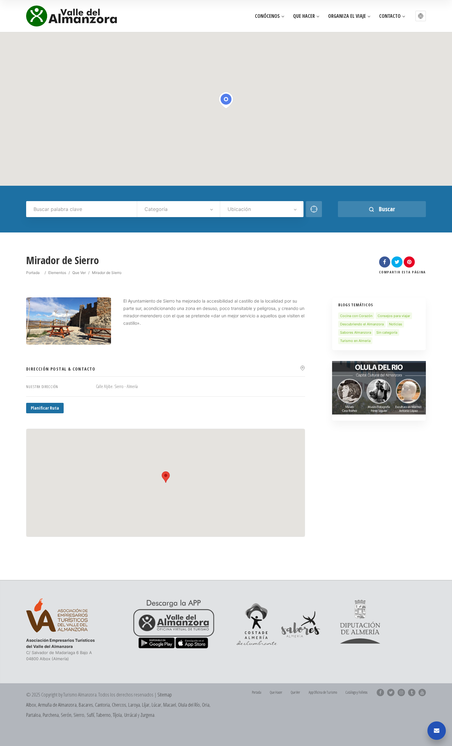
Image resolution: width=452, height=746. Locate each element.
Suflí (90, 714)
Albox (31, 704)
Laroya (134, 704)
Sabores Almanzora (355, 332)
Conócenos (267, 16)
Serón (66, 714)
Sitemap (164, 694)
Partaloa (33, 714)
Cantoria (102, 704)
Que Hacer (304, 16)
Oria (205, 704)
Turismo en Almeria (355, 341)
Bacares (86, 704)
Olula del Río (189, 704)
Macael (169, 704)
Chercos (119, 704)
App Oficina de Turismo (323, 692)
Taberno (103, 714)
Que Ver (79, 272)
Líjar (145, 704)
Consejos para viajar (394, 316)
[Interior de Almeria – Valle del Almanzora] (71, 16)
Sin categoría (386, 332)
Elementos (57, 272)
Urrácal (130, 714)
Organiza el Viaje (347, 16)
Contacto (390, 16)
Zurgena (147, 714)
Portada (33, 272)
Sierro (78, 714)
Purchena (51, 714)
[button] (420, 16)
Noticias (395, 324)
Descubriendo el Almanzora (362, 324)
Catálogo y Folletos (356, 692)
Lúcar (156, 704)
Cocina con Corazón (356, 316)
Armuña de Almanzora (57, 704)
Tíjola (117, 714)
